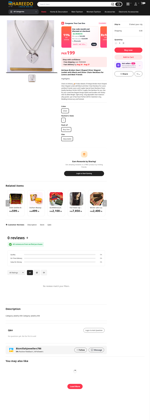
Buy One (66, 129)
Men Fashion (77, 11)
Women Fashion (94, 11)
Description (32, 224)
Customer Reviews (16, 224)
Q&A (49, 224)
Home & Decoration (59, 11)
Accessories (110, 11)
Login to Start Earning (84, 173)
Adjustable (67, 139)
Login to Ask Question (94, 330)
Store (42, 224)
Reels (43, 11)
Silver (65, 111)
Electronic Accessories (129, 11)
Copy (94, 44)
